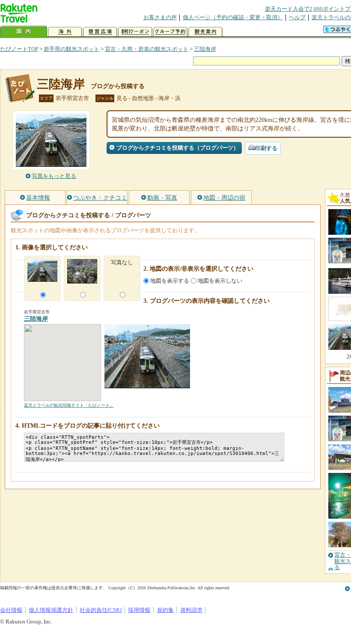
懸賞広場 (100, 32)
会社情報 (11, 610)
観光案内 (205, 32)
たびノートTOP (19, 49)
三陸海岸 (205, 49)
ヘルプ (297, 17)
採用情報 (139, 610)
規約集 (165, 610)
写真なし (122, 262)
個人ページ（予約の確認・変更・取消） (233, 17)
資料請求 (191, 610)
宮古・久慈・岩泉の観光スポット (146, 49)
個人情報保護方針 (51, 610)
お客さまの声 (160, 17)
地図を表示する (169, 281)
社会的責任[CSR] (101, 610)
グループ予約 (170, 32)
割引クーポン (135, 32)
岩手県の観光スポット (71, 49)
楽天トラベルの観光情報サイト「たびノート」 (69, 405)
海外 (65, 32)
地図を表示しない (220, 281)
